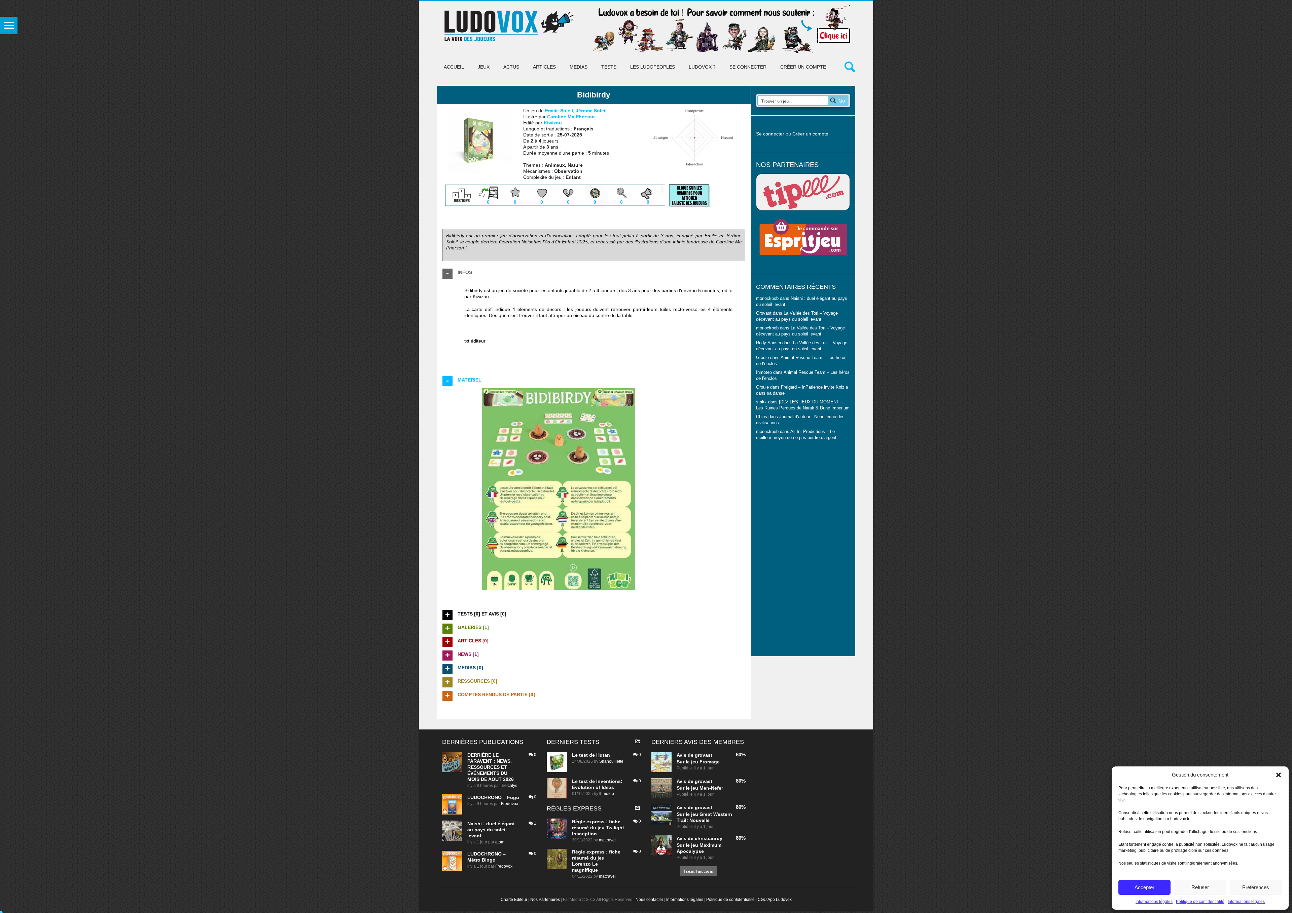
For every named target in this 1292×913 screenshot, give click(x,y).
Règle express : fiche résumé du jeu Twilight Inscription (598, 827)
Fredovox (509, 803)
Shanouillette (611, 761)
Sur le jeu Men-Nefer (700, 788)
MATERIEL (469, 380)
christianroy (708, 838)
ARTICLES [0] (473, 640)
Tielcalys (509, 785)
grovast (703, 755)
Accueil (454, 67)
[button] (1278, 774)
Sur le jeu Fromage (698, 761)
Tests (608, 67)
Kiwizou (553, 122)
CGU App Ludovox (775, 899)
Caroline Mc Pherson (571, 116)
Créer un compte (803, 67)
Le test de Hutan (591, 755)
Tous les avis (698, 871)
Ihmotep (764, 372)
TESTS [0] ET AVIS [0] (482, 614)
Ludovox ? (702, 67)
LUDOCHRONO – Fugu (493, 797)
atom (499, 842)
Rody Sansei (768, 343)
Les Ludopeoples (652, 67)
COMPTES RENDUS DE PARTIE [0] (496, 694)
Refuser (1200, 887)
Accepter (1144, 887)
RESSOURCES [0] (477, 681)
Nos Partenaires (545, 899)
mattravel (607, 840)
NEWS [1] (468, 654)
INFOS (465, 272)
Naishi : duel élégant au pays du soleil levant (491, 829)
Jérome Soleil (591, 110)
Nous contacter (649, 899)
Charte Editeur (514, 899)
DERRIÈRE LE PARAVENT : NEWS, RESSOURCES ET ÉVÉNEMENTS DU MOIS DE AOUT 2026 (490, 767)
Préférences (1255, 887)
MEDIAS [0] (470, 667)
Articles (544, 67)
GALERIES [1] (473, 627)
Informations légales (1154, 901)
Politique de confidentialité (1200, 901)
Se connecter (747, 67)
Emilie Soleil (559, 110)
